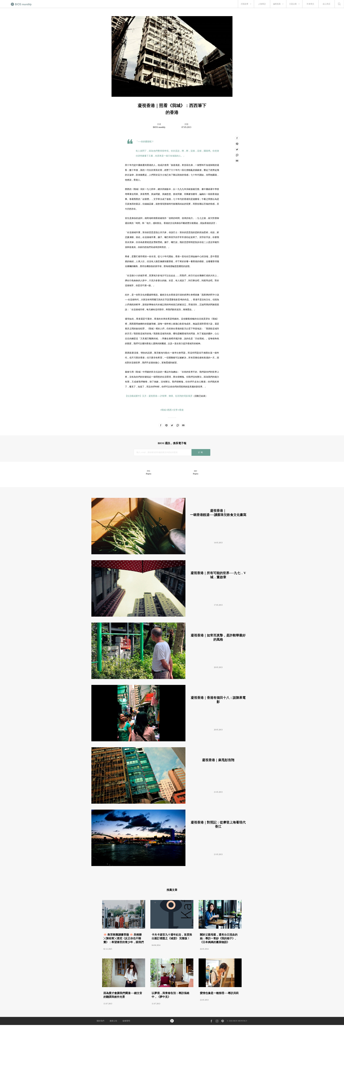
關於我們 (100, 1021)
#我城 (163, 410)
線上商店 (326, 4)
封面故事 (244, 4)
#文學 (175, 410)
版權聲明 (126, 1021)
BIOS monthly (159, 127)
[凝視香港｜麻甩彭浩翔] (170, 803)
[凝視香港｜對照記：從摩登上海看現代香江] (170, 865)
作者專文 (310, 4)
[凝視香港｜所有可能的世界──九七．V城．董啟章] (170, 616)
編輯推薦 (277, 4)
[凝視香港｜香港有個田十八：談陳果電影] (170, 740)
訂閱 (200, 452)
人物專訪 (262, 4)
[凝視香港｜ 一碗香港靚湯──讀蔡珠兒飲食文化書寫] (170, 553)
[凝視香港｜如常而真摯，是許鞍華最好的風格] (170, 678)
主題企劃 (293, 4)
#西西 (169, 410)
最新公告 (113, 1021)
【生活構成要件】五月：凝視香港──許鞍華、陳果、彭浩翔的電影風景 (158, 396)
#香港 (181, 410)
